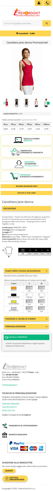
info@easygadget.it (31, 166)
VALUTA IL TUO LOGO (27, 193)
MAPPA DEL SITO (8, 410)
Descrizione (9, 208)
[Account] (39, 3)
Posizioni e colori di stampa (20, 318)
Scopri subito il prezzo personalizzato (22, 270)
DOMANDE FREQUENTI (11, 404)
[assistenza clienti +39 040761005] (47, 3)
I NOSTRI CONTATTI (9, 407)
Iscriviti (9, 470)
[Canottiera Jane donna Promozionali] (7, 103)
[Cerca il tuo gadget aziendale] (46, 23)
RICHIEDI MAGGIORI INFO (26, 186)
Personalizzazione (15, 326)
